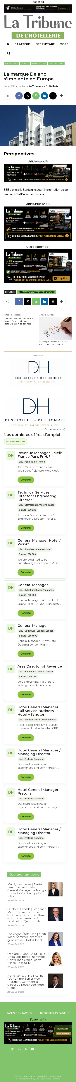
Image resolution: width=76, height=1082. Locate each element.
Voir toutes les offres (15, 441)
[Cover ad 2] (38, 223)
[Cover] (38, 185)
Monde (24, 63)
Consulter (25, 480)
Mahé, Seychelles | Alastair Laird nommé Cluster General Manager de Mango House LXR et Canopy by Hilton (26, 890)
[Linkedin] (44, 95)
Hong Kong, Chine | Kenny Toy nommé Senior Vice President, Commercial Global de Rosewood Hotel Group (25, 981)
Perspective (38, 63)
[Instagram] (12, 1049)
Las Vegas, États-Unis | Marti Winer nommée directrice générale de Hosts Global (26, 937)
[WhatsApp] (36, 95)
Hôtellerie (11, 63)
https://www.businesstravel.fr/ (37, 292)
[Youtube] (32, 1049)
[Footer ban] (38, 1033)
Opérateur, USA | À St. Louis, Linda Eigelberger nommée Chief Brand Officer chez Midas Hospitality (26, 958)
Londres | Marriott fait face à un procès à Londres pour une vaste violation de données (19, 321)
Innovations (56, 63)
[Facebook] (19, 95)
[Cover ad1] (38, 266)
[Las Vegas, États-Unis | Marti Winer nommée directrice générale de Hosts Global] (55, 939)
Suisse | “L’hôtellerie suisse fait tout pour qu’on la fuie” (54, 342)
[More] (61, 95)
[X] (27, 95)
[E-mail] (53, 95)
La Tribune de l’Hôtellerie (43, 86)
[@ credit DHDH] (38, 12)
